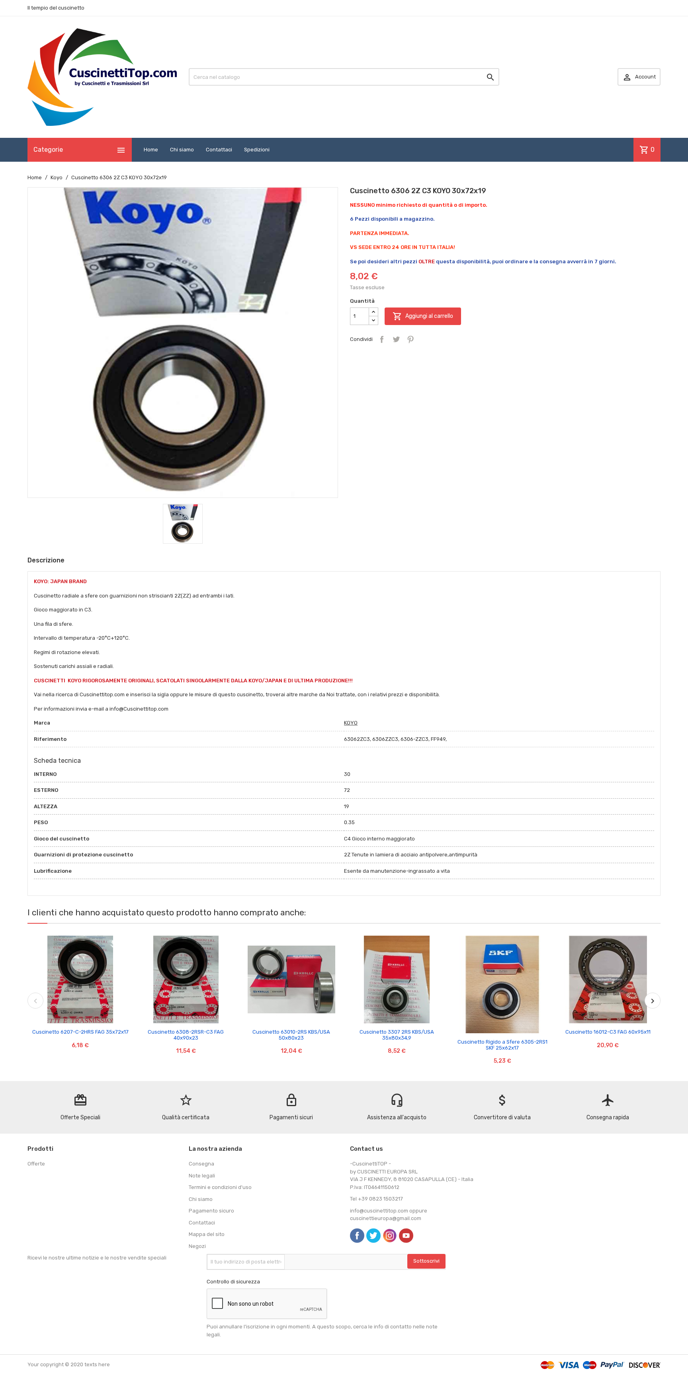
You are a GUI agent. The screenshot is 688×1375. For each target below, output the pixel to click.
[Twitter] (373, 1235)
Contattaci (219, 150)
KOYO (351, 723)
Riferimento (50, 739)
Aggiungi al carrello (423, 316)
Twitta (396, 339)
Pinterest (410, 339)
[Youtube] (406, 1235)
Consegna (201, 1164)
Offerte (36, 1164)
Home (151, 150)
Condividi (382, 339)
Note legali (202, 1176)
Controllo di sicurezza (233, 1282)
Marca (42, 723)
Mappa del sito (207, 1234)
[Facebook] (357, 1235)
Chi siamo (182, 150)
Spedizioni (257, 150)
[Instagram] (390, 1235)
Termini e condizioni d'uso (220, 1187)
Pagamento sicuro (211, 1211)
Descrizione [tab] (45, 560)
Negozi (197, 1246)
